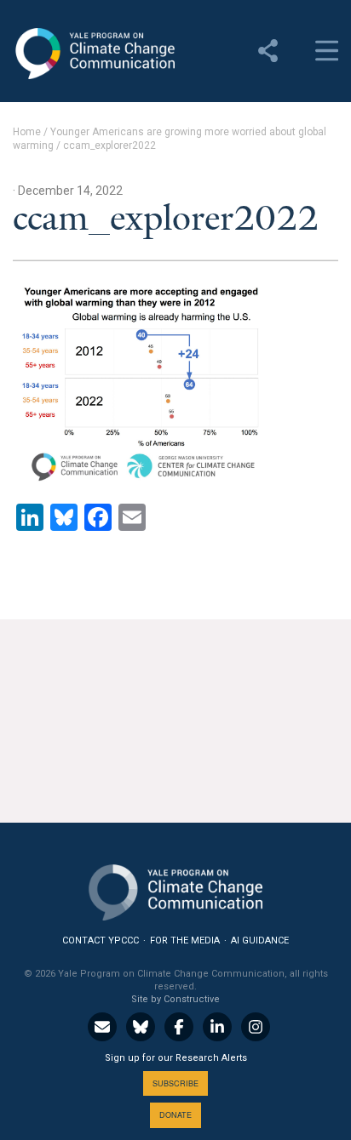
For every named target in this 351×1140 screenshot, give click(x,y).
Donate (175, 1114)
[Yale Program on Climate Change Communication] (175, 889)
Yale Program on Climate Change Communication (94, 53)
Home (27, 132)
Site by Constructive (175, 999)
